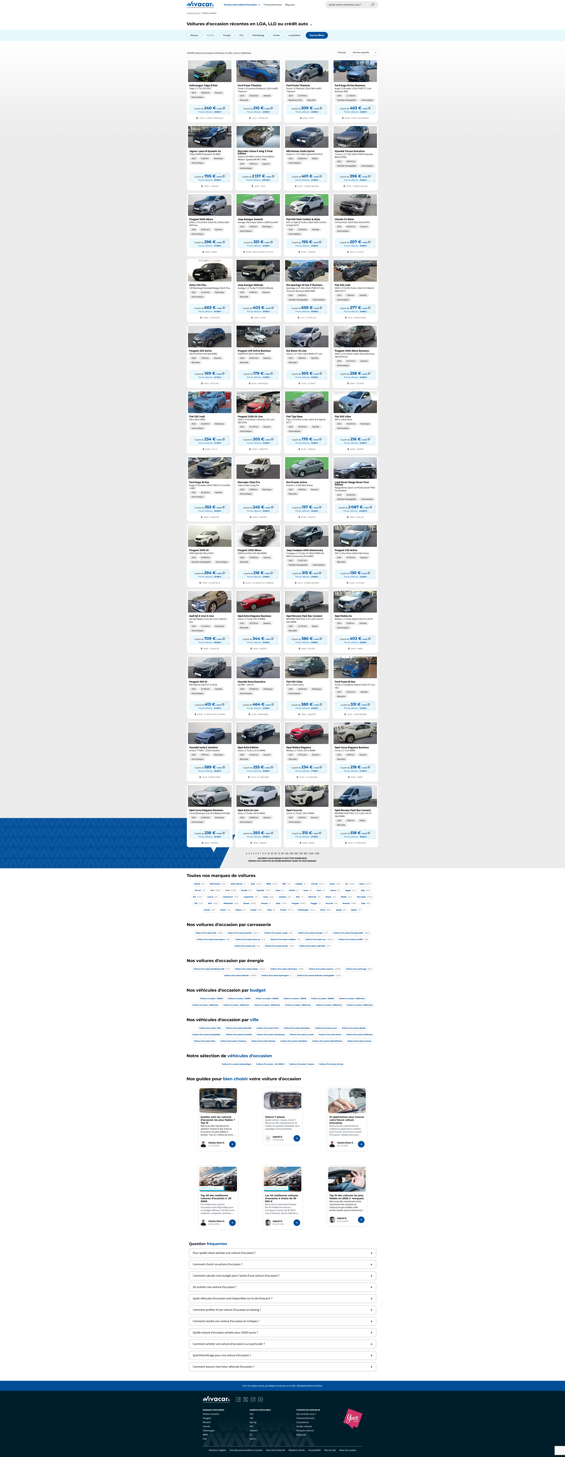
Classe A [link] (254, 1430)
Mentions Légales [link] (217, 1450)
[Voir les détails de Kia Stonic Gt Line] (307, 355)
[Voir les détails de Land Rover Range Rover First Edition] (355, 488)
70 (279, 853)
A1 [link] (251, 1434)
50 (275, 853)
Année (276, 35)
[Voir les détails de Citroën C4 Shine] (355, 224)
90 (282, 853)
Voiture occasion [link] (211, 1414)
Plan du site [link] (330, 1450)
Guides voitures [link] (304, 1426)
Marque (194, 35)
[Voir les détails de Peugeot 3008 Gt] (210, 555)
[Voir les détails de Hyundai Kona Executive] (258, 686)
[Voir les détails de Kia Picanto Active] (307, 488)
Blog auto (290, 4)
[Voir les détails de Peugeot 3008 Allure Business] (355, 355)
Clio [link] (251, 1414)
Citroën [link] (206, 1426)
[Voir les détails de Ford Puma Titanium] (258, 90)
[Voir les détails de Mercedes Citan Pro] (258, 488)
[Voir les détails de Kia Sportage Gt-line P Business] (307, 290)
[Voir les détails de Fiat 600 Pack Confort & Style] (307, 224)
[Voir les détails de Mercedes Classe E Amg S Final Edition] (258, 157)
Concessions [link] (302, 1422)
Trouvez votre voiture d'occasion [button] (240, 4)
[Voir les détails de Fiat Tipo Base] (307, 421)
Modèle (210, 35)
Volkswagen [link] (209, 1430)
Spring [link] (253, 1422)
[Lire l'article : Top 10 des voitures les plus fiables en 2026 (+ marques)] (361, 1219)
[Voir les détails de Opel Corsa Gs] (307, 815)
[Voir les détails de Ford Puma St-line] (355, 686)
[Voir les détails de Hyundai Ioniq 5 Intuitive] (210, 751)
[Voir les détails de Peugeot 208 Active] (210, 355)
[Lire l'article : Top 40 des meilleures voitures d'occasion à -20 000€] (232, 1222)
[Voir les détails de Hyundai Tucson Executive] (355, 157)
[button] (282, 1253)
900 (305, 853)
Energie (227, 35)
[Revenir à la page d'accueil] (200, 4)
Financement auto (273, 4)
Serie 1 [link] (253, 1438)
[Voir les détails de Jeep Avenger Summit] (258, 224)
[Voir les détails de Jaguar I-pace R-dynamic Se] (210, 157)
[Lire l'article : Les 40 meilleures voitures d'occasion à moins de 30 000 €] (297, 1222)
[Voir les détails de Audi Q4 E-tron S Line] (210, 621)
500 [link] (251, 1426)
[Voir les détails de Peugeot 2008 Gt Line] (258, 421)
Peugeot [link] (207, 1418)
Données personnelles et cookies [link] (246, 1450)
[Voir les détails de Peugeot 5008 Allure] (210, 224)
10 (268, 853)
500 (296, 853)
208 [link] (251, 1418)
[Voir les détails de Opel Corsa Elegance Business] (355, 751)
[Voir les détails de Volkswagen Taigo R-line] (210, 90)
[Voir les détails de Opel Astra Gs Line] (258, 815)
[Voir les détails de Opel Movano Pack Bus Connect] (307, 621)
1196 (316, 853)
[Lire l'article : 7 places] (297, 1138)
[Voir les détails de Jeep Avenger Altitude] (258, 290)
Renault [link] (206, 1422)
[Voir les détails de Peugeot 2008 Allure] (258, 555)
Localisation (294, 35)
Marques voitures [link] (305, 1430)
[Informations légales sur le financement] (224, 108)
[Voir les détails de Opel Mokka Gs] (355, 621)
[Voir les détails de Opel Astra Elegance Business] (258, 621)
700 (301, 853)
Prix (241, 35)
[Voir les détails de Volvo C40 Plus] (210, 290)
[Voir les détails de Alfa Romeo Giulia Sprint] (307, 157)
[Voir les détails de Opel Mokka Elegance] (307, 751)
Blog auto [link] (301, 1434)
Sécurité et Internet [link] (275, 1450)
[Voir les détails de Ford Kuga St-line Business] (355, 90)
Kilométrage (258, 35)
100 (286, 853)
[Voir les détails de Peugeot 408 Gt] (210, 686)
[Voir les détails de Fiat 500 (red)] (355, 290)
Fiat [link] (205, 1438)
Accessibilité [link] (314, 1450)
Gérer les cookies (347, 1450)
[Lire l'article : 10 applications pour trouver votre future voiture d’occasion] (361, 1144)
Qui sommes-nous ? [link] (306, 1414)
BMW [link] (205, 1434)
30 (272, 853)
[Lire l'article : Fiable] (232, 1144)
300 (291, 853)
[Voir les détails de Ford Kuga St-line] (210, 488)
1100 (311, 853)
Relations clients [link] (297, 1450)
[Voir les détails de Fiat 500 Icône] (355, 421)
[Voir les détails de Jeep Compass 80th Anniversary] (307, 555)
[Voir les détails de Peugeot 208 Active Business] (258, 355)
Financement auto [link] (305, 1418)
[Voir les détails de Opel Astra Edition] (258, 751)
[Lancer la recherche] (372, 4)
